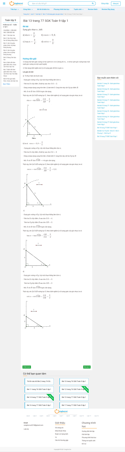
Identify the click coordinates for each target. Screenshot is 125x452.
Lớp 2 (28, 416)
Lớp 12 (96, 416)
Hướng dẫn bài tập (88, 431)
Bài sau (86, 367)
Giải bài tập (86, 434)
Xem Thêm (6, 84)
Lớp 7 (61, 416)
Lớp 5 (48, 416)
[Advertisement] (10, 116)
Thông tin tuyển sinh (88, 441)
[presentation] (37, 29)
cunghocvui (16, 4)
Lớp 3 (34, 416)
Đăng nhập (105, 3)
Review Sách (92, 9)
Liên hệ (26, 429)
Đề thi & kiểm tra (43, 9)
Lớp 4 (41, 416)
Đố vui (84, 444)
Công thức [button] (27, 9)
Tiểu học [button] (14, 9)
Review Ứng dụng (108, 9)
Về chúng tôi (59, 428)
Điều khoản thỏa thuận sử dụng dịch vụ (61, 434)
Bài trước (27, 367)
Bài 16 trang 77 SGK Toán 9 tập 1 (107, 127)
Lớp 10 (82, 416)
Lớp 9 (74, 416)
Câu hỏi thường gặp (61, 440)
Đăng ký (116, 3)
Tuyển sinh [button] (78, 9)
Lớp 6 (54, 416)
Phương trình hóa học (61, 9)
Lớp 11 (89, 416)
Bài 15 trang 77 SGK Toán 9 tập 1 (107, 136)
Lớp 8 (68, 416)
